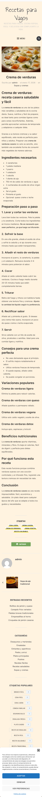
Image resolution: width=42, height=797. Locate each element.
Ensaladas (21, 645)
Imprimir (22, 544)
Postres (21, 659)
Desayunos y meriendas (21, 642)
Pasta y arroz (21, 652)
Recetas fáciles (21, 663)
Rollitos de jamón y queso (21, 606)
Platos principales (21, 656)
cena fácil (21, 697)
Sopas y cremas (21, 85)
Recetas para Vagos (21, 14)
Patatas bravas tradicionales (21, 613)
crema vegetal (30, 528)
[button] (38, 750)
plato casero (21, 724)
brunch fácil (21, 692)
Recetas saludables (21, 666)
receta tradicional (21, 746)
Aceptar (21, 776)
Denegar (21, 782)
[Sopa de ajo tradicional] (12, 582)
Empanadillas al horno (21, 616)
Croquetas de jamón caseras (21, 620)
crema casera (27, 525)
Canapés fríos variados (21, 609)
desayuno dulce (21, 714)
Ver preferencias (21, 788)
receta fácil (21, 735)
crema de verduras (13, 528)
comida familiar (21, 708)
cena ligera (13, 525)
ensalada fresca (21, 719)
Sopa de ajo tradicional (25, 582)
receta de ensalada (21, 730)
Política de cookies (20, 794)
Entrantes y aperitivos (21, 649)
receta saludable (21, 531)
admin (15, 82)
